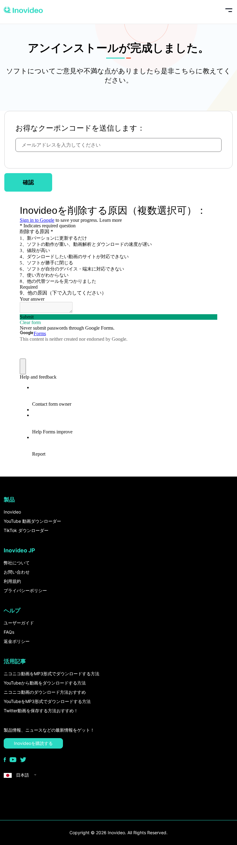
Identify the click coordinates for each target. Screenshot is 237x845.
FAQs (9, 632)
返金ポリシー (17, 641)
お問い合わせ (17, 572)
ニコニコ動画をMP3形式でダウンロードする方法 (51, 673)
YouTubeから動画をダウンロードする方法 (45, 682)
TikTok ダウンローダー (26, 530)
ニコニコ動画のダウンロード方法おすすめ (45, 692)
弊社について (17, 562)
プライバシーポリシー (25, 590)
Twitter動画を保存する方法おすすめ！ (41, 710)
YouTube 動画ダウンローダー (32, 521)
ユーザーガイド (19, 622)
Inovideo (12, 511)
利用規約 (12, 581)
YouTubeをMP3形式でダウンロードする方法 (47, 701)
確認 (28, 182)
